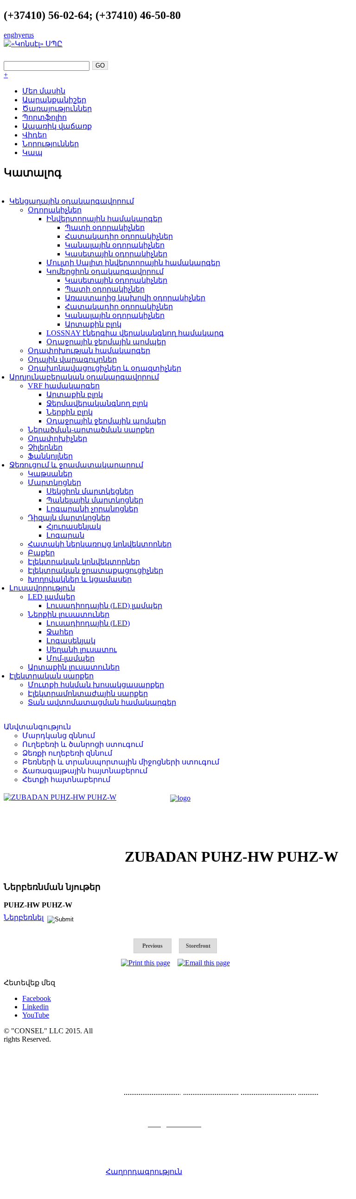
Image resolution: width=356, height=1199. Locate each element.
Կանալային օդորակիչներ (115, 245)
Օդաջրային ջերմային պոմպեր (106, 342)
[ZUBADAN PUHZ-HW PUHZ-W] (60, 797)
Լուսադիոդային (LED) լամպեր (104, 605)
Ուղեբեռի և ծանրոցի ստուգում (82, 744)
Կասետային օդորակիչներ (116, 254)
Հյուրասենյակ (73, 526)
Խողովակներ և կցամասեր (80, 579)
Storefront (198, 946)
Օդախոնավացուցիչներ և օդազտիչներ (104, 368)
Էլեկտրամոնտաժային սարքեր (88, 693)
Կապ (32, 152)
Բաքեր (41, 553)
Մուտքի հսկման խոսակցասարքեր (96, 685)
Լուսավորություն (42, 588)
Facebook (36, 998)
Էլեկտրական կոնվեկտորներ (84, 561)
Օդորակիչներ (55, 210)
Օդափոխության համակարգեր (89, 350)
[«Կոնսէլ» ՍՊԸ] (33, 44)
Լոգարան (65, 535)
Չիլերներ (45, 447)
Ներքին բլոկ (69, 412)
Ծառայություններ (57, 108)
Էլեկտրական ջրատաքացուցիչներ (95, 570)
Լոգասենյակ (70, 641)
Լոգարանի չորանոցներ (92, 509)
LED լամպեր (51, 597)
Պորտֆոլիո (44, 117)
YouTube (35, 1015)
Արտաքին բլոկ (93, 324)
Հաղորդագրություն (144, 1171)
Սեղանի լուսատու (81, 649)
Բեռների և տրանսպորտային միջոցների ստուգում (120, 762)
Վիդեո (34, 135)
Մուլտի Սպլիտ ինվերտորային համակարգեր (133, 263)
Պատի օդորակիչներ (105, 227)
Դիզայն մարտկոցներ (69, 518)
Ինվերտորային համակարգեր (104, 219)
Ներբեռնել (24, 917)
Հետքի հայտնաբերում (66, 779)
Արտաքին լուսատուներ (74, 667)
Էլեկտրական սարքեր (51, 676)
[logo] (180, 798)
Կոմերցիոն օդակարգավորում (105, 271)
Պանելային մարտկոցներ (94, 500)
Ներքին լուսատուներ (68, 614)
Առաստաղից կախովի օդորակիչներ (135, 298)
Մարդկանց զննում (58, 735)
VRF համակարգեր (64, 386)
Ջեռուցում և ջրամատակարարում (76, 465)
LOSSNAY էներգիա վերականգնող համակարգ (135, 333)
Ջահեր (59, 632)
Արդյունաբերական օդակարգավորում (84, 377)
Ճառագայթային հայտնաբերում (84, 771)
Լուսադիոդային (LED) (88, 623)
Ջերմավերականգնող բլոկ (97, 403)
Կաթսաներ (50, 474)
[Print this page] (145, 963)
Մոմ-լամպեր (70, 658)
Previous (152, 946)
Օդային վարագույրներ (72, 359)
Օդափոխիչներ (57, 438)
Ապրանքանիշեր (54, 100)
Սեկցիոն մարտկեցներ (90, 491)
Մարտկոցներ (54, 482)
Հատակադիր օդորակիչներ (119, 236)
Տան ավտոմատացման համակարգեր (102, 702)
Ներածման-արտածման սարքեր (91, 430)
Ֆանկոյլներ (50, 456)
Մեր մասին (43, 91)
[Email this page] (204, 963)
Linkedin (35, 1007)
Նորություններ (50, 144)
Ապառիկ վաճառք (57, 126)
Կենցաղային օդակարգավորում (71, 201)
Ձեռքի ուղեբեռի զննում (67, 753)
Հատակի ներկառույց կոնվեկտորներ (100, 544)
